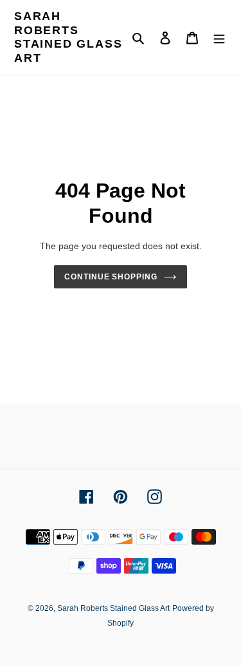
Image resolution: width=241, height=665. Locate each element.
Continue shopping (111, 276)
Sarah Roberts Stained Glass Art (68, 37)
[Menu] (219, 38)
